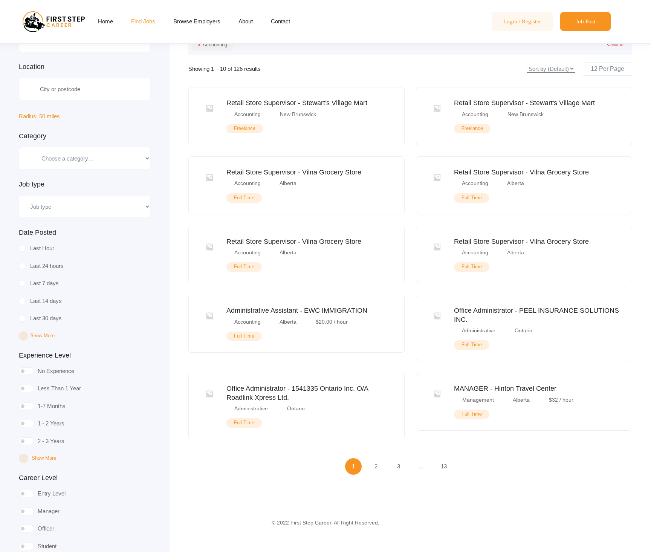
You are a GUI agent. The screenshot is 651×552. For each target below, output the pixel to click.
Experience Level (45, 355)
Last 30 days (46, 318)
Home (105, 21)
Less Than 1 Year (59, 388)
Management (478, 400)
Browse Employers (196, 21)
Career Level (38, 477)
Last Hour (42, 248)
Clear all (616, 44)
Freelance (244, 128)
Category (32, 136)
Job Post (585, 21)
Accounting (212, 44)
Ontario (523, 330)
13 (444, 466)
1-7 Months (52, 406)
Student (47, 546)
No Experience (56, 371)
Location (31, 66)
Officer (46, 528)
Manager (49, 511)
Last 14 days (46, 301)
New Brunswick (298, 114)
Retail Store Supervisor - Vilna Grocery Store (293, 172)
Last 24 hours (47, 266)
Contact (280, 21)
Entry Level (52, 493)
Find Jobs (143, 21)
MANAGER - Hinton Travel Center (505, 388)
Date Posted (37, 232)
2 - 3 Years (51, 441)
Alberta (288, 183)
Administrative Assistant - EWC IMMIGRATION (296, 310)
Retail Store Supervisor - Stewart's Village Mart (296, 103)
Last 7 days (44, 283)
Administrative (478, 330)
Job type (31, 184)
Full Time (244, 197)
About (245, 21)
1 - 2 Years (51, 423)
